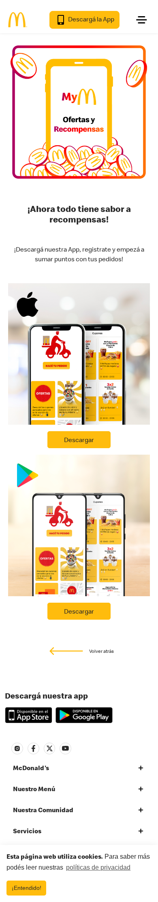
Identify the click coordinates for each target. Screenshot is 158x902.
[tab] (79, 768)
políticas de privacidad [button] (98, 867)
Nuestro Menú (34, 789)
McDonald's (31, 768)
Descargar (79, 440)
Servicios (27, 831)
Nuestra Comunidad (43, 810)
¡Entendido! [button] (26, 888)
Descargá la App (90, 19)
